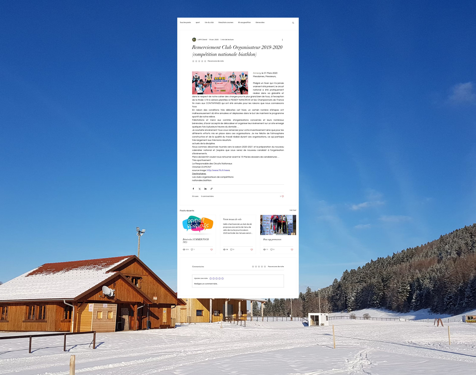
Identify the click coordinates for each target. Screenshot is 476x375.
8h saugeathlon (244, 22)
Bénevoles (260, 22)
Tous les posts (185, 22)
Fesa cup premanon (272, 239)
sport (198, 22)
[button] (293, 23)
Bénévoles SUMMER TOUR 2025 (196, 241)
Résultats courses (226, 22)
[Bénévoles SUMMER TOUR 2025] (198, 225)
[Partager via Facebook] (193, 189)
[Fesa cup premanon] (278, 225)
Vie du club (209, 22)
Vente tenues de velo (232, 219)
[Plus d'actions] (282, 39)
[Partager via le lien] (211, 189)
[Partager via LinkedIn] (205, 189)
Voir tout (293, 210)
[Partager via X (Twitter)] (199, 189)
